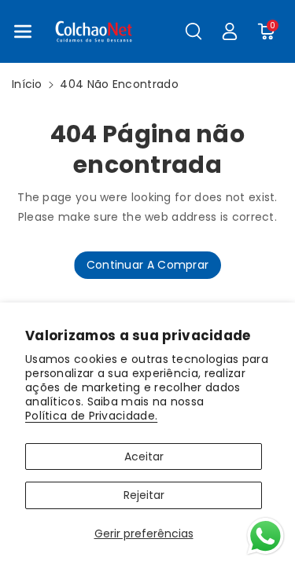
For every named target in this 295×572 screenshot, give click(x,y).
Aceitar (144, 456)
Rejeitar (144, 495)
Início (27, 84)
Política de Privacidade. (91, 416)
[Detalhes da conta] (229, 31)
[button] (23, 31)
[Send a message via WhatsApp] (265, 536)
